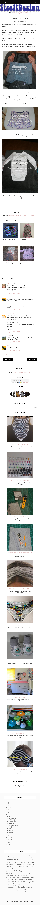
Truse (13, 887)
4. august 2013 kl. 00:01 (13, 332)
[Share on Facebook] (3, 212)
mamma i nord (11, 313)
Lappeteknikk (16, 872)
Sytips (28, 883)
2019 (9, 804)
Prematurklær (16, 875)
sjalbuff (20, 879)
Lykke (8, 297)
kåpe (11, 872)
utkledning (14, 889)
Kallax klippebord (20, 697)
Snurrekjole (20, 881)
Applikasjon (11, 856)
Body (31, 856)
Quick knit (28, 875)
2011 (9, 837)
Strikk (27, 881)
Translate (25, 382)
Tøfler (32, 887)
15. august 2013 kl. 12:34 (14, 350)
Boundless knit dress (12, 857)
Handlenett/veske (20, 864)
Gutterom (13, 864)
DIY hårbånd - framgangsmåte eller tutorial (20, 589)
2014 (9, 813)
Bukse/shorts (11, 215)
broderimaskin (24, 857)
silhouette (19, 215)
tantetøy (25, 215)
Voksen (30, 889)
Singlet (16, 879)
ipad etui (27, 868)
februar (11, 832)
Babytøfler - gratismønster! (20, 661)
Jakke (31, 868)
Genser (32, 862)
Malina (23, 872)
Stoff (24, 881)
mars (10, 830)
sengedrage (14, 877)
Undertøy (10, 889)
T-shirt (31, 883)
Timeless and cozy (24, 885)
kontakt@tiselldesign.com (22, 13)
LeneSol (9, 335)
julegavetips (17, 870)
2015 (9, 811)
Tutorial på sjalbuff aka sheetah (20, 444)
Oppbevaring (21, 873)
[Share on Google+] (19, 212)
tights (15, 885)
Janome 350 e (11, 870)
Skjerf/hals (25, 879)
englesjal (14, 862)
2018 (9, 806)
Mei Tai (8, 874)
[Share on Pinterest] (11, 212)
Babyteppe (26, 856)
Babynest (22, 856)
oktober (11, 820)
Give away (8, 864)
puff (20, 875)
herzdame (26, 866)
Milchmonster (14, 873)
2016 (9, 809)
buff (32, 858)
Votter (21, 891)
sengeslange (19, 877)
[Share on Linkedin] (15, 212)
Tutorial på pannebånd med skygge (20, 769)
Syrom (24, 883)
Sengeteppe (24, 877)
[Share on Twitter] (7, 212)
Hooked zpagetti (12, 868)
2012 (9, 836)
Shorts (32, 877)
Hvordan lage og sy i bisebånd (20, 516)
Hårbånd (18, 868)
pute (22, 875)
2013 (9, 814)
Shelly (28, 877)
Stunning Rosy (12, 883)
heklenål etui (15, 866)
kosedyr (30, 870)
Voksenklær (16, 891)
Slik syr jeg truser (20, 625)
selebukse (9, 877)
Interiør (23, 868)
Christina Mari (10, 283)
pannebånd (10, 875)
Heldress (21, 866)
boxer (18, 857)
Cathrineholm (26, 860)
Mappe (27, 872)
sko (31, 879)
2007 (9, 844)
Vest (22, 889)
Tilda (19, 885)
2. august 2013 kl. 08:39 (13, 293)
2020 (9, 802)
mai (10, 827)
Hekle (11, 866)
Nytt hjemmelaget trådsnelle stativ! (20, 480)
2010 (9, 839)
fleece (28, 862)
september (12, 821)
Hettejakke (31, 866)
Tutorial (27, 887)
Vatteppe (19, 889)
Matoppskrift (31, 872)
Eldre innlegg (32, 359)
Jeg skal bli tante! (13, 825)
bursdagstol (21, 860)
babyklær (17, 856)
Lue (21, 872)
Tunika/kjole (31, 215)
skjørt (29, 879)
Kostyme (8, 872)
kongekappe (26, 870)
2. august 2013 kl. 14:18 (13, 310)
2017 (9, 807)
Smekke (8, 881)
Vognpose (25, 889)
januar (11, 834)
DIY (11, 862)
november (12, 818)
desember (12, 816)
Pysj (25, 875)
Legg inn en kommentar (11, 354)
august (11, 823)
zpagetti (25, 891)
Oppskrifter (27, 873)
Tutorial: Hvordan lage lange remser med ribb (20, 553)
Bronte (29, 857)
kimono (22, 870)
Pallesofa (31, 873)
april (10, 828)
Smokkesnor (14, 881)
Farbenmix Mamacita (22, 862)
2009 (9, 841)
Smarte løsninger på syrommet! (20, 733)
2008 (9, 843)
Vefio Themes (29, 901)
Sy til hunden (20, 883)
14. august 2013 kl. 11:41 (14, 342)
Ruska (32, 875)
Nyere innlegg (8, 359)
